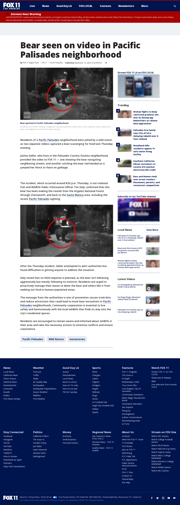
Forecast (37, 371)
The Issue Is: (127, 375)
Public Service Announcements (129, 464)
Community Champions (132, 394)
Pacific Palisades (56, 63)
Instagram (8, 439)
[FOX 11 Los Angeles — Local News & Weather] (12, 6)
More (144, 6)
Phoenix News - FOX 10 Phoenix (103, 443)
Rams (94, 371)
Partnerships (127, 479)
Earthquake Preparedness (44, 388)
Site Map (126, 482)
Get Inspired (127, 407)
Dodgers (96, 385)
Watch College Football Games (162, 440)
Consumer (8, 388)
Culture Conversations (132, 417)
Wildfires (37, 395)
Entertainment (9, 385)
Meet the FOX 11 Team (132, 439)
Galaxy (95, 409)
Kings (94, 395)
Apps (153, 381)
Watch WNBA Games (161, 467)
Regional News (101, 432)
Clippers (95, 382)
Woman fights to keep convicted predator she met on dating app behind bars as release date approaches (145, 117)
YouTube (7, 446)
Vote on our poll (70, 388)
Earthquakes (38, 385)
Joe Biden (37, 446)
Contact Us (127, 475)
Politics (6, 395)
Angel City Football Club (103, 405)
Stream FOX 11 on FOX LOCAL (162, 373)
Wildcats (96, 392)
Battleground (39, 456)
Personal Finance (70, 443)
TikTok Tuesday (70, 392)
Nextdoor (7, 449)
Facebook (7, 436)
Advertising (127, 453)
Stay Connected (13, 432)
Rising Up (126, 410)
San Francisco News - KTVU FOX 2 (102, 437)
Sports (96, 367)
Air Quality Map (40, 382)
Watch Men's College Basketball (161, 456)
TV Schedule (127, 443)
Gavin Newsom (40, 449)
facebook (152, 498)
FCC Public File (128, 456)
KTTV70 (125, 424)
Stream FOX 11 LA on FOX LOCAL (136, 72)
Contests (126, 436)
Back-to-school (69, 382)
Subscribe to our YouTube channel (137, 196)
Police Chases (9, 378)
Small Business (69, 439)
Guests (66, 371)
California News (10, 375)
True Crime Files (129, 385)
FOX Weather (39, 398)
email (174, 498)
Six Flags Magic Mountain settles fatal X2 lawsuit (129, 298)
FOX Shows (127, 446)
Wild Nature (56, 339)
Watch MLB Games (160, 445)
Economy (67, 436)
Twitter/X (7, 453)
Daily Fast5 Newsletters (14, 466)
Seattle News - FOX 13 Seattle (102, 449)
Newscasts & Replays (161, 377)
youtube (168, 498)
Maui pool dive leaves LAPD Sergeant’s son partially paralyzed (130, 250)
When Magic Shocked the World (133, 399)
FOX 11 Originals (129, 371)
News (6, 367)
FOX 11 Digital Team (31, 63)
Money (67, 432)
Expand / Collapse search (175, 6)
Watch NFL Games (160, 436)
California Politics (41, 436)
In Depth (126, 378)
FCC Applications (129, 459)
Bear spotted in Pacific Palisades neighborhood (44, 123)
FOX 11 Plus (127, 472)
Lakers (95, 378)
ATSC (124, 469)
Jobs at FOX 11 (128, 449)
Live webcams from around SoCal (163, 385)
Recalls (6, 392)
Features (127, 367)
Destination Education (132, 403)
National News (10, 382)
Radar (35, 378)
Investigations (128, 414)
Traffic (36, 375)
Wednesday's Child (130, 382)
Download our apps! (12, 459)
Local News (125, 229)
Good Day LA (71, 367)
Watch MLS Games (160, 470)
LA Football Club (99, 402)
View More (152, 229)
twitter (157, 498)
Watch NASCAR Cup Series (163, 448)
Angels (95, 388)
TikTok (6, 443)
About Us (128, 432)
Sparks (95, 412)
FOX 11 (44, 63)
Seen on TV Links (70, 385)
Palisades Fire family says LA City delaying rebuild (130, 310)
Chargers (96, 375)
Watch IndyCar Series (161, 452)
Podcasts (7, 463)
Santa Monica (75, 195)
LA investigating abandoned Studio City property (130, 285)
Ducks (95, 398)
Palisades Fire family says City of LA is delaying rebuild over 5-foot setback (130, 237)
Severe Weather (40, 392)
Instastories (77, 339)
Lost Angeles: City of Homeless (131, 390)
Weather (38, 367)
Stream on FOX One (163, 432)
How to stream (10, 456)
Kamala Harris (39, 453)
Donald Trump (39, 443)
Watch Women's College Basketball (162, 462)
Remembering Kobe (131, 420)
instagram (163, 498)
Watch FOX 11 (160, 367)
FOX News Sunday (11, 398)
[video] (153, 288)
